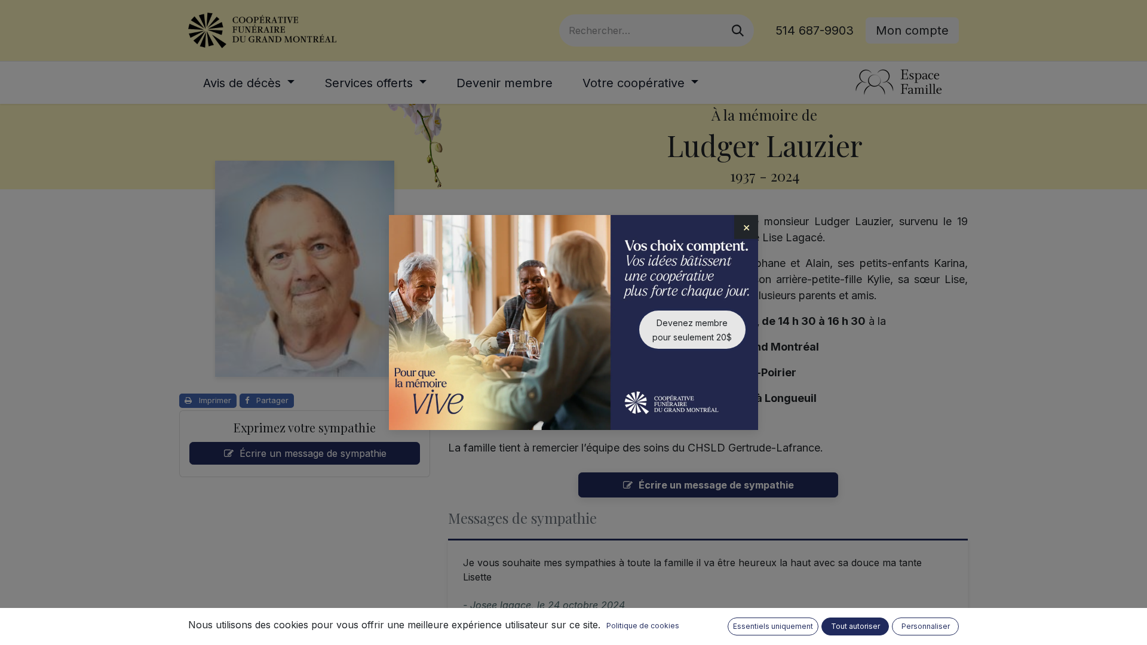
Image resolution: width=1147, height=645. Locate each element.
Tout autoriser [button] (855, 626)
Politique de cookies (642, 625)
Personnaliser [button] (925, 626)
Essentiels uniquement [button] (773, 626)
